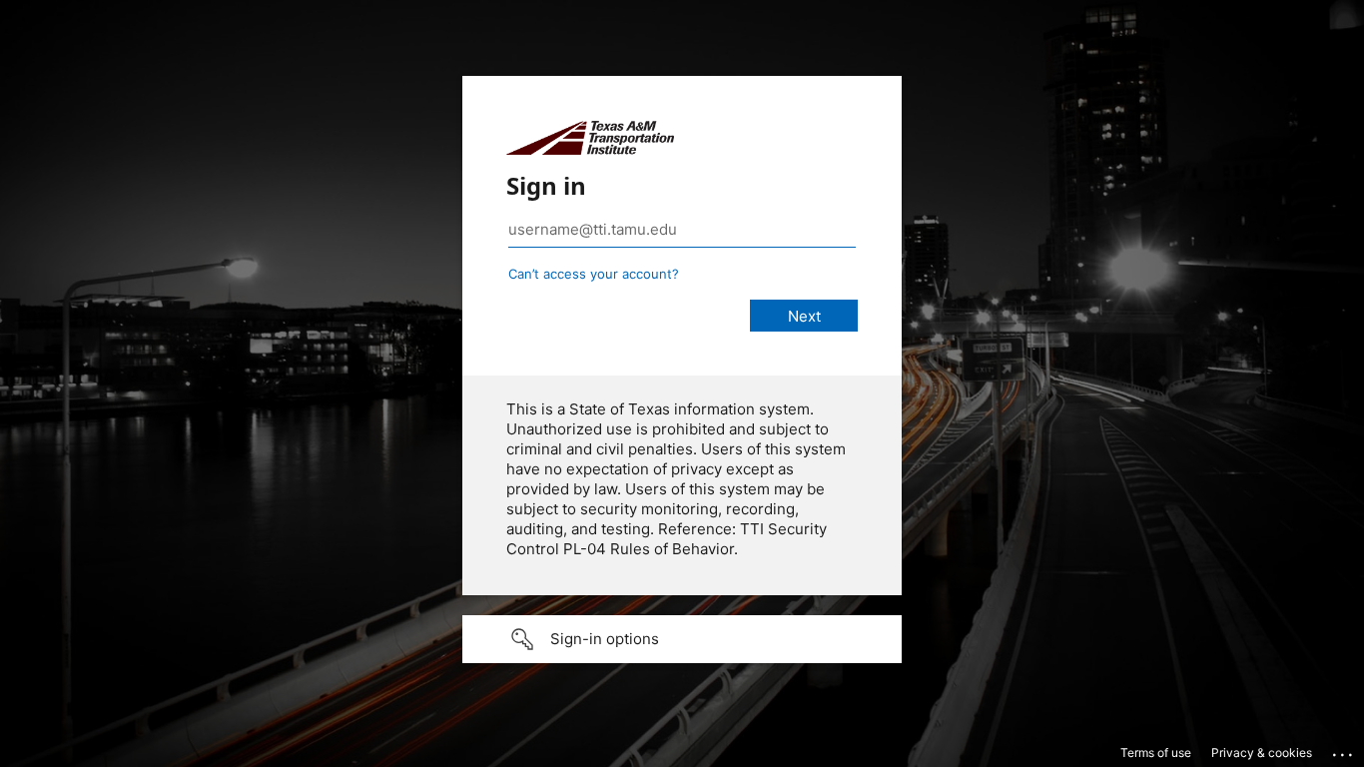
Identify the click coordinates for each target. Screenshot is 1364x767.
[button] (682, 639)
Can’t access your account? (593, 274)
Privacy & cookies (1261, 752)
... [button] (1344, 750)
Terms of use (1155, 752)
